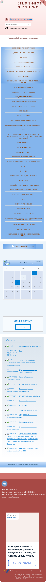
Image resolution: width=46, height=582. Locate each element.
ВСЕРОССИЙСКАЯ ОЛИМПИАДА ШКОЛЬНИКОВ (23, 185)
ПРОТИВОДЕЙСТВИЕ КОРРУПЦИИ (23, 106)
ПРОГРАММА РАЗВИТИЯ (23, 152)
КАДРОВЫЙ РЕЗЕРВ (23, 209)
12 (17, 282)
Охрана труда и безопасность (23, 92)
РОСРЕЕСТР (23, 405)
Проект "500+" (23, 180)
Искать (29, 24)
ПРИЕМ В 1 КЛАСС (23, 76)
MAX (20, 351)
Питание (23, 57)
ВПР (23, 199)
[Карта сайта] (6, 19)
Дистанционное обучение (23, 62)
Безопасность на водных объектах (23, 176)
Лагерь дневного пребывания (23, 224)
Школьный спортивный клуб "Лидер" (23, 190)
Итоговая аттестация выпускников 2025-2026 (23, 71)
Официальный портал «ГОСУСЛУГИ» (30, 346)
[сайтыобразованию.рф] (42, 3)
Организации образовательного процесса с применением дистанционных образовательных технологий (23, 136)
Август (38, 261)
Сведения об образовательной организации (23, 38)
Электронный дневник (25, 246)
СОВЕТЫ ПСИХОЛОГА (24, 143)
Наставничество (23, 116)
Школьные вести (23, 229)
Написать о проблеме (22, 563)
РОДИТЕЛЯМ (23, 111)
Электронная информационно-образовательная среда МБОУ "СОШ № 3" (23, 219)
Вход (23, 327)
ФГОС (23, 130)
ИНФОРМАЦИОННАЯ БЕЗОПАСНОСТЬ (23, 120)
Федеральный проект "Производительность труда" (23, 235)
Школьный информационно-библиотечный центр (23, 82)
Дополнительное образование (23, 157)
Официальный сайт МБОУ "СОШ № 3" (30, 5)
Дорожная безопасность (23, 87)
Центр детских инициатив (23, 213)
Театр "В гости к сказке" (23, 204)
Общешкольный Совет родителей (23, 101)
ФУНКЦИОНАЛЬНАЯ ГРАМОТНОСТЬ (23, 194)
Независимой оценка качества (27, 401)
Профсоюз (23, 171)
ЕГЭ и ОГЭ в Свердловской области (29, 396)
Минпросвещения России (26, 422)
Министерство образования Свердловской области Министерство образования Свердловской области (21, 362)
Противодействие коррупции (23, 48)
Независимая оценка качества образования (23, 161)
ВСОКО (23, 166)
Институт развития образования (28, 384)
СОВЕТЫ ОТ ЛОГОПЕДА (23, 147)
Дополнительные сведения (23, 53)
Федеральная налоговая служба (28, 410)
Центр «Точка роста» (23, 67)
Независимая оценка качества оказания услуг (23, 125)
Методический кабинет (23, 97)
